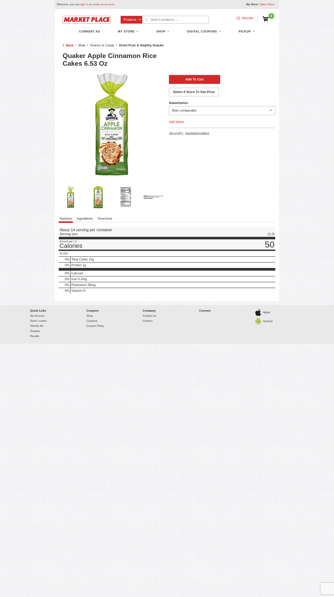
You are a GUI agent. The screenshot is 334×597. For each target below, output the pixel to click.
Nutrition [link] (66, 218)
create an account (103, 4)
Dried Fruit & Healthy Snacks (141, 45)
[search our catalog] (146, 20)
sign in (84, 4)
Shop (81, 45)
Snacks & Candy (102, 45)
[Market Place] (87, 19)
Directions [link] (105, 218)
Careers (148, 320)
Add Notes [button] (176, 122)
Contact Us (149, 315)
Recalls (34, 336)
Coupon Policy (95, 325)
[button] (71, 197)
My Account (37, 315)
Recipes (35, 331)
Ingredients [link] (85, 218)
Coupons (92, 310)
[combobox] (131, 20)
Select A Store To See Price (194, 92)
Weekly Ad (36, 325)
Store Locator (38, 320)
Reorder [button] (248, 18)
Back (69, 45)
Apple (266, 312)
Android (268, 321)
